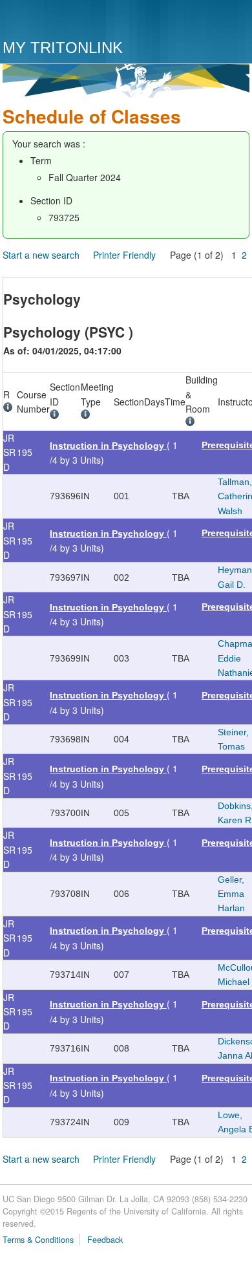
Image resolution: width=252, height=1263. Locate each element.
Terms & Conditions (38, 1240)
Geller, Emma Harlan (231, 894)
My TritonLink (63, 47)
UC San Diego (77, 21)
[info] (10, 408)
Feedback (105, 1240)
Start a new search (41, 254)
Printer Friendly (124, 254)
